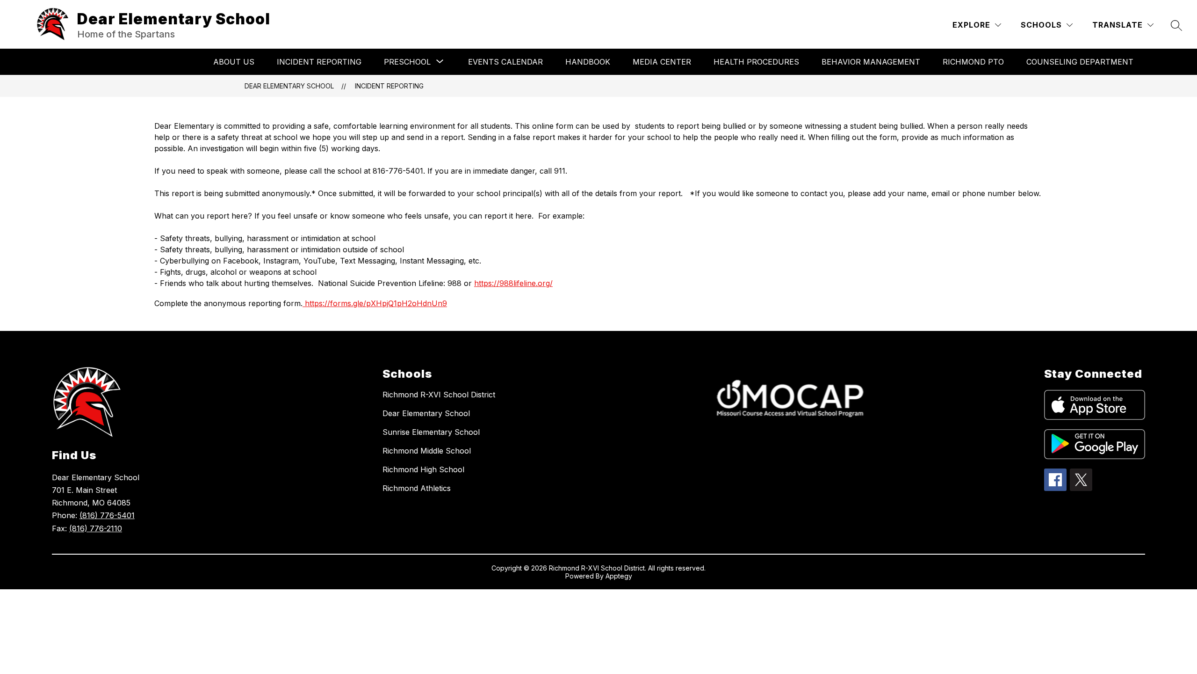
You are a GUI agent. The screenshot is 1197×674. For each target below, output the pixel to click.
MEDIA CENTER (662, 61)
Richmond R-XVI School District (438, 394)
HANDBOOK (587, 61)
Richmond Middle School (426, 450)
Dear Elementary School (289, 86)
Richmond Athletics (416, 488)
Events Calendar (505, 61)
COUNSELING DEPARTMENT (1079, 61)
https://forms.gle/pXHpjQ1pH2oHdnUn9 (375, 303)
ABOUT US (233, 61)
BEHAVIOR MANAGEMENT (871, 61)
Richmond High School (423, 469)
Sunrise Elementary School (431, 432)
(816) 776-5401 (107, 515)
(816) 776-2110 (95, 528)
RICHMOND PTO (973, 61)
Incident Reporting (319, 61)
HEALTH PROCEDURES (756, 61)
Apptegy (619, 576)
